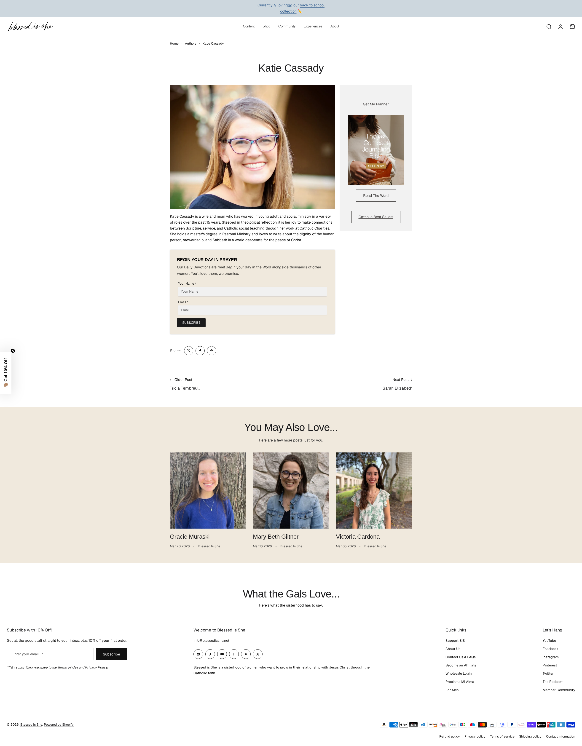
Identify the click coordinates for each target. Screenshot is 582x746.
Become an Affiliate (460, 665)
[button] (5, 373)
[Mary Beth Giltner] (291, 490)
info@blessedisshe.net (211, 640)
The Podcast (553, 681)
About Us (452, 649)
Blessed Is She (31, 724)
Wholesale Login (458, 673)
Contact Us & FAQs (460, 657)
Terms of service (502, 736)
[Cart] (572, 26)
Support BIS (455, 640)
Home (174, 43)
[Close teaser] (13, 350)
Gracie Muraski (190, 536)
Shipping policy (530, 736)
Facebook (550, 649)
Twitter (548, 673)
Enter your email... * (28, 654)
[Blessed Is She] (31, 26)
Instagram (551, 657)
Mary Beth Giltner (276, 536)
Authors (190, 43)
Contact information (560, 736)
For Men (452, 690)
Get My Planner (376, 104)
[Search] (549, 26)
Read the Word (376, 195)
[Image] (376, 150)
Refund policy (449, 736)
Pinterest (550, 665)
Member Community (559, 690)
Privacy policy (474, 736)
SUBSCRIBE (191, 323)
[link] (188, 350)
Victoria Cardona (358, 536)
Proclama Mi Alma (459, 681)
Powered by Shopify (59, 724)
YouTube (549, 640)
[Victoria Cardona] (374, 490)
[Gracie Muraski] (208, 490)
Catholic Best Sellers (376, 216)
